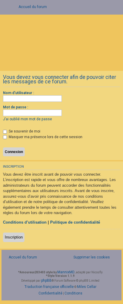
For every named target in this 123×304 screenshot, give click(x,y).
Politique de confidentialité (75, 222)
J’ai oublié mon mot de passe (27, 119)
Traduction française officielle (49, 287)
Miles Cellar (86, 287)
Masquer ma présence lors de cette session (45, 137)
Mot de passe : (15, 107)
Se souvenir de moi (24, 131)
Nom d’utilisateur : (18, 93)
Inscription (14, 237)
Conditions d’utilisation (25, 222)
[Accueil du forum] (61, 42)
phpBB (46, 280)
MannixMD (66, 272)
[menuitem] (88, 257)
